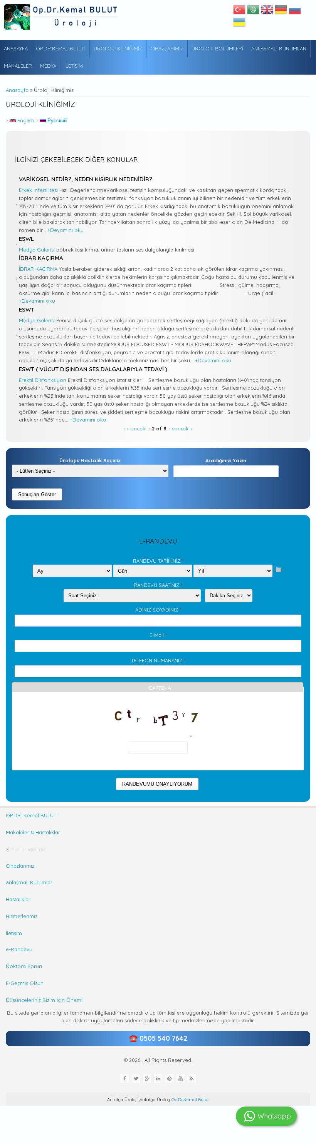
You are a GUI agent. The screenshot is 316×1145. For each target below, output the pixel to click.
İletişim (73, 66)
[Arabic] (253, 11)
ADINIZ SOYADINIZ (158, 610)
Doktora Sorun (24, 966)
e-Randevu (19, 949)
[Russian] (295, 11)
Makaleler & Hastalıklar (33, 832)
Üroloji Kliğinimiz (25, 849)
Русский (56, 120)
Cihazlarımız (166, 48)
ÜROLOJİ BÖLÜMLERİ (217, 48)
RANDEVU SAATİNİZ (158, 585)
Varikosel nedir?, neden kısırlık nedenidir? (85, 179)
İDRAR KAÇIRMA (41, 258)
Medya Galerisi (37, 250)
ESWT (26, 309)
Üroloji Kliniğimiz (118, 48)
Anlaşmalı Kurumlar (278, 48)
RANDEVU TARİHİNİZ (158, 561)
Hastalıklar (18, 899)
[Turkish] (239, 11)
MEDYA (48, 66)
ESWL (26, 238)
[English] (267, 11)
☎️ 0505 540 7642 (158, 1038)
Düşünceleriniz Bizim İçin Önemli (45, 1000)
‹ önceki (136, 428)
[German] (281, 11)
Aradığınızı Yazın (225, 460)
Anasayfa (16, 48)
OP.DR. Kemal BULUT (31, 815)
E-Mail (158, 635)
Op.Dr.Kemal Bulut (189, 1099)
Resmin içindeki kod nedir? (158, 737)
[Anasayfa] (61, 17)
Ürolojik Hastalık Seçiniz (90, 460)
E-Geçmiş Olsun (25, 983)
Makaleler (18, 66)
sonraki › (182, 428)
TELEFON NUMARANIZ (158, 660)
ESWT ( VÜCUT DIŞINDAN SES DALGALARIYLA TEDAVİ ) (93, 369)
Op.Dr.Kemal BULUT (61, 48)
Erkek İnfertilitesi (38, 190)
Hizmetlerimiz (21, 916)
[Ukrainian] (239, 24)
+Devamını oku (65, 230)
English (25, 120)
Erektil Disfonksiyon (42, 380)
